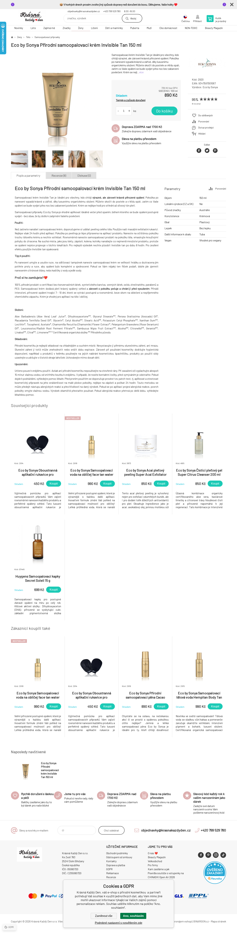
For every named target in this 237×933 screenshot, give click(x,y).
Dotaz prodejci (206, 127)
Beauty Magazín (214, 28)
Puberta (134, 28)
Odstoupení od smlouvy (119, 857)
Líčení (94, 28)
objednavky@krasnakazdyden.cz (83, 11)
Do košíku (164, 110)
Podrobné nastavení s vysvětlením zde (118, 922)
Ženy (80, 28)
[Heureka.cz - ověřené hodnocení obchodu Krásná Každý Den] (215, 882)
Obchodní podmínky (117, 853)
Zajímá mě (49, 28)
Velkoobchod (155, 861)
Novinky (18, 28)
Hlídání (201, 133)
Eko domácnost (168, 28)
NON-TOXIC (191, 28)
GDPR (109, 869)
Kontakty (111, 861)
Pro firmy (153, 865)
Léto (33, 28)
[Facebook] (201, 855)
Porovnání (203, 121)
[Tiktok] (223, 855)
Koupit (54, 483)
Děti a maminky (114, 28)
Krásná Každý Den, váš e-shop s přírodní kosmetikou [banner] (32, 17)
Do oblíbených (205, 115)
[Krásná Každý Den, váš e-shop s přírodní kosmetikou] (12, 37)
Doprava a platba (115, 865)
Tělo (28, 37)
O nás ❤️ (153, 853)
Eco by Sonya (210, 87)
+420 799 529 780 (112, 11)
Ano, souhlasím (133, 915)
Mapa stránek (218, 921)
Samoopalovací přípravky (47, 37)
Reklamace (112, 873)
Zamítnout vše (103, 915)
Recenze (111, 877)
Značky (67, 28)
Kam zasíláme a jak (158, 869)
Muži (149, 28)
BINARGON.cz (201, 921)
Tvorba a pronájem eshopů (178, 921)
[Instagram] (216, 855)
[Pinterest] (208, 855)
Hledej (133, 18)
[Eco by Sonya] (207, 72)
